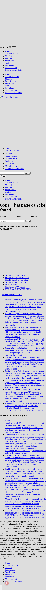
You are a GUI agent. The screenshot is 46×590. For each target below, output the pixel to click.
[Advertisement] (23, 23)
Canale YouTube (12, 54)
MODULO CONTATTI (15, 287)
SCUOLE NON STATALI (16, 282)
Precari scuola (10, 58)
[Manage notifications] (7, 583)
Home (7, 51)
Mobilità (8, 56)
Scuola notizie (10, 61)
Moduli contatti (11, 68)
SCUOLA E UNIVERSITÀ (16, 275)
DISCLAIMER (11, 284)
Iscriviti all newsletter (13, 70)
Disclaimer (9, 65)
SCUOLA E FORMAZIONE (17, 278)
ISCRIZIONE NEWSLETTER (18, 289)
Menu (3, 176)
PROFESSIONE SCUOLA (16, 280)
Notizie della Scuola (12, 294)
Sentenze (8, 63)
